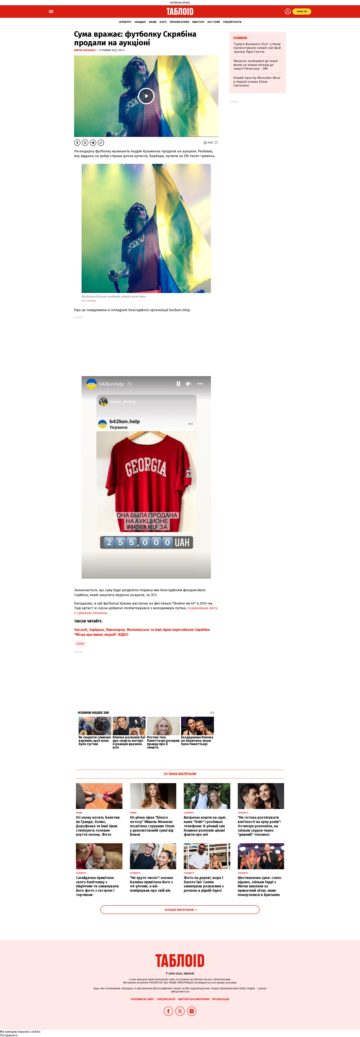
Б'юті (163, 22)
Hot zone (213, 22)
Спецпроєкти (232, 22)
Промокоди (220, 999)
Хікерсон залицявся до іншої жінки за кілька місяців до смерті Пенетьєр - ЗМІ (255, 65)
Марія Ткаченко (85, 50)
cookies (35, 1031)
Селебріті (125, 22)
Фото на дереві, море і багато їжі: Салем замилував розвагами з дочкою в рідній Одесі (204, 884)
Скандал (140, 22)
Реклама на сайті (142, 999)
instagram (91, 301)
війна (80, 643)
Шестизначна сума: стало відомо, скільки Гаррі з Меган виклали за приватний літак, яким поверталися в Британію (259, 886)
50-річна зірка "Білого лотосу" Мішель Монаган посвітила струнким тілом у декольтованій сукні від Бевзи (152, 826)
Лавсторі (198, 22)
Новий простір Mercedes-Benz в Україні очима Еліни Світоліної (256, 81)
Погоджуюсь (9, 1035)
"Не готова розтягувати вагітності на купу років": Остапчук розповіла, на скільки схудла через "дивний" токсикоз (259, 826)
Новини (240, 38)
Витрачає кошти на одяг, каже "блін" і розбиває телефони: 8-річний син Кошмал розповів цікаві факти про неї (205, 826)
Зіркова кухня (179, 22)
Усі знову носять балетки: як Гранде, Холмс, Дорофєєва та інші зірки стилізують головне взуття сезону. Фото (98, 826)
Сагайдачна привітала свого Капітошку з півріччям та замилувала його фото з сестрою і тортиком (97, 886)
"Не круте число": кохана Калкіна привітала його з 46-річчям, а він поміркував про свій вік (151, 884)
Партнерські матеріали (193, 999)
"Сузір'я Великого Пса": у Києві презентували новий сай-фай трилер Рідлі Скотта (257, 48)
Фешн (153, 22)
